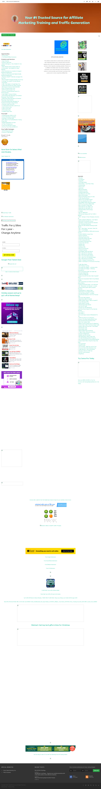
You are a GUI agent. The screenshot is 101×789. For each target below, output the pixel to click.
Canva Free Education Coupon (9, 125)
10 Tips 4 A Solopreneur (7, 124)
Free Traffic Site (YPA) (83, 301)
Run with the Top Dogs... (40, 770)
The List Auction (82, 343)
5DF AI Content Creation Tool (8, 89)
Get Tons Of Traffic (83, 306)
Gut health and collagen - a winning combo (88, 267)
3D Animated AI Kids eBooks (85, 304)
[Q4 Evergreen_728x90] (50, 742)
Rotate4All (81, 180)
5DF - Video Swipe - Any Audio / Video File (88, 228)
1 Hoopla (81, 211)
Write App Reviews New (84, 237)
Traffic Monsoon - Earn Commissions (87, 349)
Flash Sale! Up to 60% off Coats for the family (50, 594)
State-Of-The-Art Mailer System (86, 199)
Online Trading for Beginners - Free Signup (88, 219)
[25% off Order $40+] (50, 748)
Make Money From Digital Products (86, 291)
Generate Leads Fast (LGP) (8, 104)
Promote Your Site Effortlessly (85, 307)
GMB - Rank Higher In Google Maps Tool (11, 84)
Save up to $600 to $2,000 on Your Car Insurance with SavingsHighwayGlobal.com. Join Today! (88, 382)
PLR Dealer (4, 82)
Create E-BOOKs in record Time (86, 234)
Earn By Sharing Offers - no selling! (86, 293)
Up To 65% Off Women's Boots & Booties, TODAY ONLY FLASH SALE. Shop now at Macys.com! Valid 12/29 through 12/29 (50, 597)
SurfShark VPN (82, 247)
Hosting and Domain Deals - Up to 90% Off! (88, 284)
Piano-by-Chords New (83, 248)
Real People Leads (83, 327)
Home (3, 1)
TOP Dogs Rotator (83, 182)
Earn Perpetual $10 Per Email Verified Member (89, 339)
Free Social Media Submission (50, 560)
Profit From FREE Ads (83, 274)
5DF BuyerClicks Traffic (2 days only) (87, 336)
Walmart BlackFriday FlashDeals (86, 330)
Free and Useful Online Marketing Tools (87, 348)
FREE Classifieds (7, 772)
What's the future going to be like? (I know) (45, 777)
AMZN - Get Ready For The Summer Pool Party (89, 261)
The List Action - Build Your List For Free (87, 346)
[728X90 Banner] (50, 758)
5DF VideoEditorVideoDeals (85, 224)
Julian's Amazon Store (7, 107)
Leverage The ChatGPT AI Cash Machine (11, 81)
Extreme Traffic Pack (6, 62)
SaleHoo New (82, 245)
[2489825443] (95, 1)
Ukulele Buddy (82, 185)
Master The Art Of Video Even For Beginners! (89, 323)
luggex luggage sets (5, 156)
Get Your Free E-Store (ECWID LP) (10, 126)
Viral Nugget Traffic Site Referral (86, 251)
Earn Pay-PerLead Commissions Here (87, 320)
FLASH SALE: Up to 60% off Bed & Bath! (50, 590)
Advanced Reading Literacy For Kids (87, 196)
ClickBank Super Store (7, 111)
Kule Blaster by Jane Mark (84, 193)
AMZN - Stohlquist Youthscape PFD (86, 260)
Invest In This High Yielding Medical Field (88, 319)
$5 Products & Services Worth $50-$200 (11, 86)
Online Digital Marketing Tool (9, 770)
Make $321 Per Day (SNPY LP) (85, 208)
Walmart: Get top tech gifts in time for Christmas (50, 625)
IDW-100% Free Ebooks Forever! (86, 221)
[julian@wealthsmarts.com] (98, 1)
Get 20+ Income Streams (84, 352)
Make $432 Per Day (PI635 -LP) (86, 206)
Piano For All (81, 186)
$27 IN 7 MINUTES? (83, 212)
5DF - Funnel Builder (83, 229)
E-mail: (4, 248)
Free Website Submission (50, 564)
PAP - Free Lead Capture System (86, 255)
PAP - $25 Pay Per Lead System (86, 254)
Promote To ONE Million (7, 132)
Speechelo (81, 188)
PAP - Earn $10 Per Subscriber (85, 252)
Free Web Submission (6, 49)
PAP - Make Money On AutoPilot (86, 258)
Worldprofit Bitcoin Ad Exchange (86, 209)
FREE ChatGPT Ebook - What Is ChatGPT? (88, 300)
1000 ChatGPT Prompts (84, 303)
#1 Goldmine (81, 179)
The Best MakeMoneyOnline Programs (87, 337)
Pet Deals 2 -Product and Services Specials (88, 222)
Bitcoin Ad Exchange (83, 195)
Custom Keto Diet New (84, 242)
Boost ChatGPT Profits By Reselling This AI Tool (12, 79)
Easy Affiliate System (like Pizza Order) (87, 202)
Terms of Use (4, 786)
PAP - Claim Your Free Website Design (87, 257)
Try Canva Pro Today (86, 358)
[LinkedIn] (92, 1)
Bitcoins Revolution (83, 189)
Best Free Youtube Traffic (84, 322)
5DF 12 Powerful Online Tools (8, 88)
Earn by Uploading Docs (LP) (85, 201)
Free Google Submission (50, 557)
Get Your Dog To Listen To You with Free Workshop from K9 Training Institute (50, 754)
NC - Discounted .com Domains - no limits (88, 286)
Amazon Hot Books (83, 235)
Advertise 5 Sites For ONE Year (85, 350)
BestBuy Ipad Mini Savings (84, 335)
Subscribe (96, 770)
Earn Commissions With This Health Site (87, 271)
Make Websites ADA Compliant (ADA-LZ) (11, 66)
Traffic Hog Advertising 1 (84, 198)
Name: (4, 242)
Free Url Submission (50, 568)
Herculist (81, 178)
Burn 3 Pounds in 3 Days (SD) (85, 205)
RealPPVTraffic (82, 345)
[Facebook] (84, 1)
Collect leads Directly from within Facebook (11, 85)
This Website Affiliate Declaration (9, 57)
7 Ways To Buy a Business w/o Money (87, 332)
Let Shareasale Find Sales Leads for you (11, 105)
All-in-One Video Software (84, 297)
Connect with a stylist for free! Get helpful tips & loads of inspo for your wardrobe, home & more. (50, 499)
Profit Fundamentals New (84, 239)
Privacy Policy (5, 55)
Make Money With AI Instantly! (85, 299)
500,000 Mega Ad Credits (7, 130)
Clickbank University (83, 190)
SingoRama (81, 353)
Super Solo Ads (5, 61)
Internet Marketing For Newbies (9, 116)
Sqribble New (82, 244)
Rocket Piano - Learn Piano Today (86, 183)
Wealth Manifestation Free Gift (8, 122)
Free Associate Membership (12, 1)
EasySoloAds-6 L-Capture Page (86, 290)
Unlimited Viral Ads (83, 250)
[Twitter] (87, 1)
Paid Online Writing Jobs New (85, 238)
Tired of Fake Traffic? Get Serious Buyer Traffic (89, 324)
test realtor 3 (81, 311)
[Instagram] (89, 1)
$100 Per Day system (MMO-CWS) (86, 203)
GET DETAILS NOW (9, 255)
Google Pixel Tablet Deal (11, 260)
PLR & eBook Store (6, 110)
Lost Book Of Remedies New (85, 241)
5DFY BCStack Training (84, 265)
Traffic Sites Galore (83, 264)
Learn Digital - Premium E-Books (9, 94)
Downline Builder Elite (83, 273)
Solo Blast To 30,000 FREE (8, 118)
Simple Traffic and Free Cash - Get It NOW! (88, 326)
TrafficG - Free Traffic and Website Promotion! (12, 271)
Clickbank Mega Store (83, 192)
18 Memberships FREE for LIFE (9, 115)
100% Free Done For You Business (86, 317)
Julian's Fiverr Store (6, 108)
